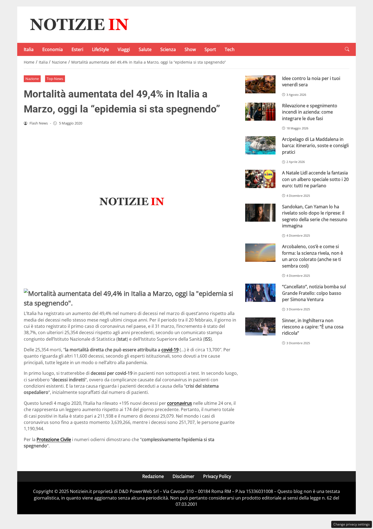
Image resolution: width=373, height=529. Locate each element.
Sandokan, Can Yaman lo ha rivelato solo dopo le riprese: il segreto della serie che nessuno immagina (314, 216)
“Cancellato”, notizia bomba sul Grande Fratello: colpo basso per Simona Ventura (314, 293)
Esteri (77, 49)
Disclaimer (183, 476)
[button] (347, 49)
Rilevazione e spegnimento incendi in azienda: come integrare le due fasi (309, 112)
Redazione (153, 476)
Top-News (55, 78)
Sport (210, 49)
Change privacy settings (351, 524)
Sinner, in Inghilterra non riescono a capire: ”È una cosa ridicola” (313, 326)
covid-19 (170, 350)
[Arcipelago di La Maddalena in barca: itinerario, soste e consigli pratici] (260, 145)
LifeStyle (100, 49)
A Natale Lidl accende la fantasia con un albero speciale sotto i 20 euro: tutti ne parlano (315, 179)
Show (190, 49)
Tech (230, 49)
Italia (29, 49)
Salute (145, 49)
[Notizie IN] (78, 24)
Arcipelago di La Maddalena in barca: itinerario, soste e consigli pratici (315, 145)
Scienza (168, 49)
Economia (52, 49)
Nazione (32, 78)
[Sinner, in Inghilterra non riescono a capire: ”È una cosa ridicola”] (260, 326)
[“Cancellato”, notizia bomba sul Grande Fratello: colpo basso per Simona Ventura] (260, 293)
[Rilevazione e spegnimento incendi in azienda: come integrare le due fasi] (260, 112)
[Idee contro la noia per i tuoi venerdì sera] (260, 84)
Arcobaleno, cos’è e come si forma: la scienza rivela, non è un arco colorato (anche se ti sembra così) (312, 256)
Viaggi (124, 49)
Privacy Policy (217, 476)
